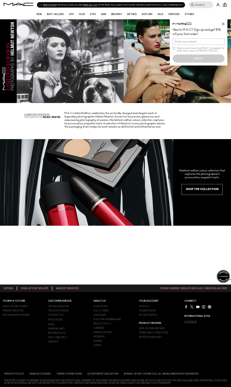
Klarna (97, 341)
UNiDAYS (53, 342)
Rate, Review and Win (151, 328)
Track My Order (58, 311)
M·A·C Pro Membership (107, 319)
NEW (39, 14)
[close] (224, 22)
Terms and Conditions (153, 333)
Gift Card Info (57, 337)
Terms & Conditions (69, 374)
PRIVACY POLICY (208, 51)
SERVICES (174, 14)
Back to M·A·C (102, 324)
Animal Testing (102, 332)
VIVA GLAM (99, 315)
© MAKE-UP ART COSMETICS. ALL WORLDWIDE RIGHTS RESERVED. (161, 374)
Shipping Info (56, 329)
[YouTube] (197, 307)
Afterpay (99, 337)
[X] (191, 307)
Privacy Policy (14, 374)
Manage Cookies (40, 374)
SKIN (103, 14)
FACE (82, 14)
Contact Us (56, 315)
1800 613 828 (45, 5)
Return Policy (57, 333)
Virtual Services (58, 306)
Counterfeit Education (102, 374)
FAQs (51, 324)
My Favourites (148, 315)
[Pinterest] (209, 307)
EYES (93, 14)
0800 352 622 (86, 5)
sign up (198, 59)
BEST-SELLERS (55, 14)
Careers (98, 328)
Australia (190, 322)
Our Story (100, 306)
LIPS (71, 14)
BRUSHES (116, 14)
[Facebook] (186, 307)
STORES (189, 14)
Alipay (97, 345)
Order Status (147, 311)
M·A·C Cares (101, 311)
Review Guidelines (150, 337)
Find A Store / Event (15, 306)
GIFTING (132, 14)
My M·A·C (144, 306)
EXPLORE (147, 14)
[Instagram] (203, 307)
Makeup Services (13, 311)
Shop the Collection (202, 189)
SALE (160, 14)
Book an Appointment (16, 315)
